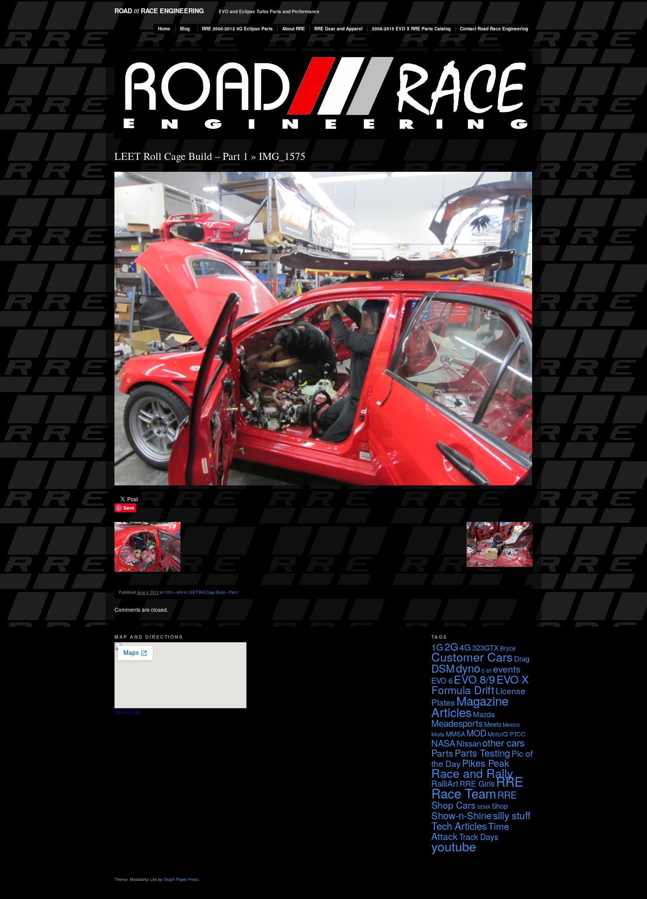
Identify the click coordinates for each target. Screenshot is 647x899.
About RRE (293, 29)
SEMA (483, 806)
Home (164, 29)
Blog (185, 29)
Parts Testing (482, 752)
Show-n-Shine (461, 815)
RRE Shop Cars (474, 799)
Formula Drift (462, 689)
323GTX (485, 647)
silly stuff (511, 815)
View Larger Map (127, 712)
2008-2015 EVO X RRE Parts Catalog (411, 29)
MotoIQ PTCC (507, 733)
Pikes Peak (485, 763)
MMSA (455, 733)
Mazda (484, 714)
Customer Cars (472, 656)
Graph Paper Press (181, 879)
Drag (521, 658)
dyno (468, 668)
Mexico (511, 724)
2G (451, 646)
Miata (438, 734)
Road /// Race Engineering (159, 10)
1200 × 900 (173, 592)
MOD (476, 732)
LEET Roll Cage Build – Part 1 (181, 156)
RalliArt (444, 783)
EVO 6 (441, 680)
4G (465, 647)
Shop (500, 805)
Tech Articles (459, 825)
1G (437, 646)
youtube (453, 846)
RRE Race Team (477, 787)
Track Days (478, 836)
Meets (492, 724)
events (506, 668)
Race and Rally (472, 772)
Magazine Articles (469, 706)
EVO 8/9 (474, 679)
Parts (442, 752)
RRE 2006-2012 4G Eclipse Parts (237, 29)
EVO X (512, 679)
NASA (443, 742)
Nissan (468, 743)
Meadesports (457, 723)
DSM (443, 668)
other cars (503, 742)
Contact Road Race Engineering (494, 29)
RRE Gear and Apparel (338, 29)
